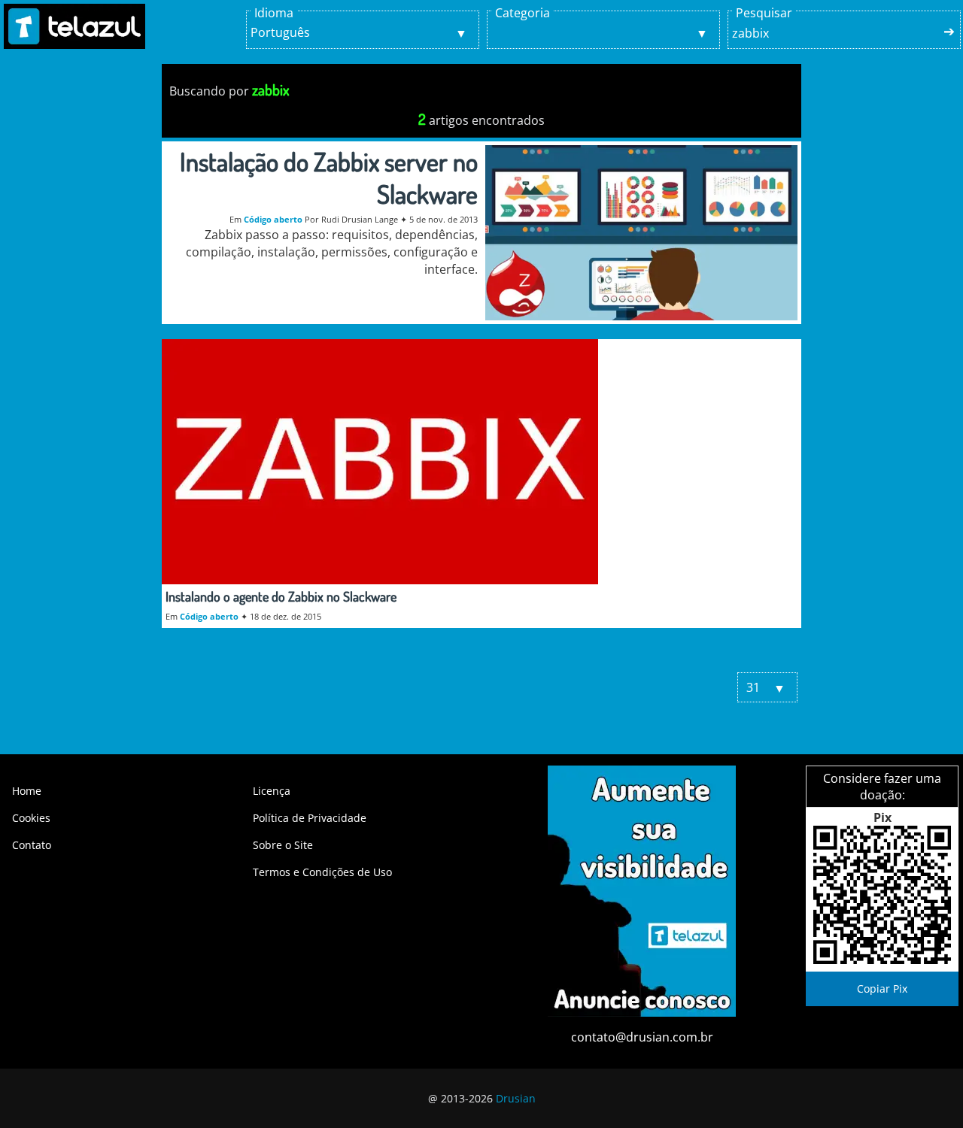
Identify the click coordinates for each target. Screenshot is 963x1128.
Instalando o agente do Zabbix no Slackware (281, 596)
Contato (31, 845)
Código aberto (273, 219)
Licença (271, 791)
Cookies (31, 818)
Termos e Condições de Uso (322, 872)
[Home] (74, 26)
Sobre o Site (283, 845)
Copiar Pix (882, 988)
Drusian (516, 1098)
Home (26, 791)
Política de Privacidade (309, 818)
